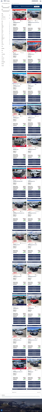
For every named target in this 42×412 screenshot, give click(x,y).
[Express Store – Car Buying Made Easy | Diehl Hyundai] (27, 6)
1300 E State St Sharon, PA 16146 (35, 1)
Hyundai (7, 1)
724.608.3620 (24, 39)
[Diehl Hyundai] (1, 1)
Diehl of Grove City (30, 39)
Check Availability (19, 37)
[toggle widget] (2, 410)
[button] (25, 14)
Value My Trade (19, 35)
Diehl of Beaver (15, 103)
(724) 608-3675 (15, 403)
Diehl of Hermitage (15, 39)
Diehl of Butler (29, 103)
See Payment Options (19, 97)
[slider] (2, 7)
